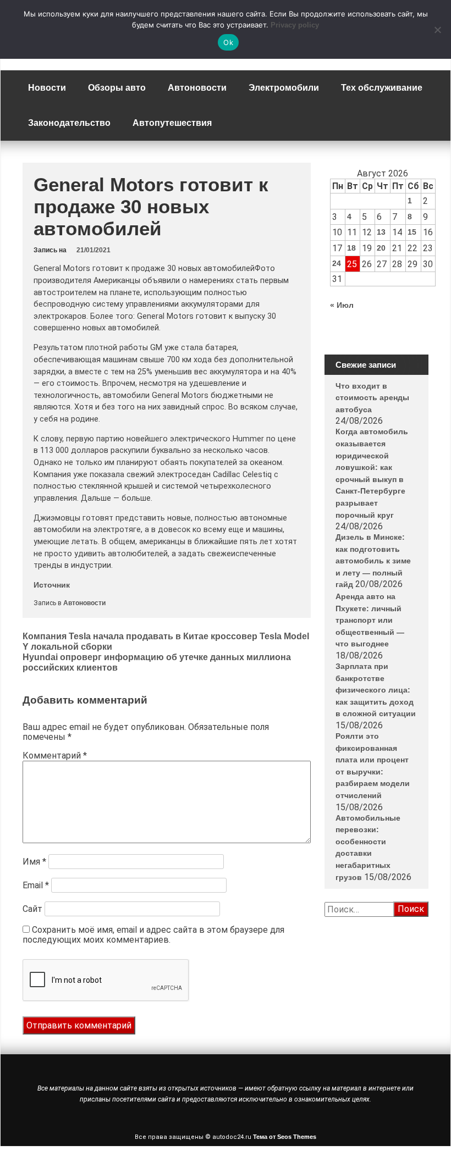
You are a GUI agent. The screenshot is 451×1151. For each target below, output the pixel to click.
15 (412, 232)
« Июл (342, 305)
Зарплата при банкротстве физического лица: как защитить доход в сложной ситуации (376, 690)
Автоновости (197, 87)
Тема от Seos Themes (284, 1136)
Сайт (32, 909)
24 (336, 263)
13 (381, 232)
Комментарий (55, 755)
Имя (34, 861)
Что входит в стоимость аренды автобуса (372, 397)
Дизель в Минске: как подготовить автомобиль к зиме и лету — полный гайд (373, 561)
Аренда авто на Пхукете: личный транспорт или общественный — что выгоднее (370, 620)
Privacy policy (295, 25)
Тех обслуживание (381, 87)
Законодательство (69, 123)
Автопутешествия (172, 123)
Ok (228, 42)
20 (381, 248)
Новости (47, 87)
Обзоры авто (117, 87)
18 (351, 248)
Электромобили (284, 87)
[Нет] (437, 29)
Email (36, 885)
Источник (52, 584)
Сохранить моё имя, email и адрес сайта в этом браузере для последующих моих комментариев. (153, 935)
